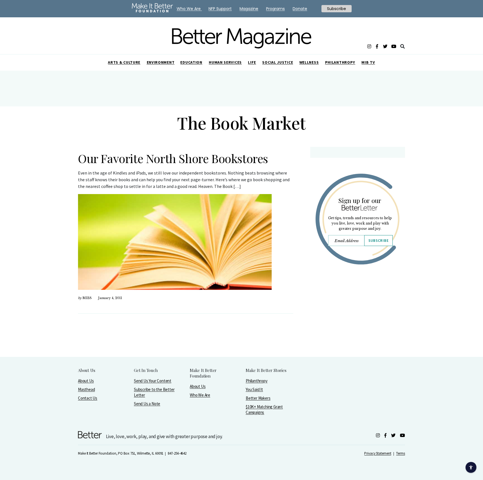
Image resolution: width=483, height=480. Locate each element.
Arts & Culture (124, 62)
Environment (161, 62)
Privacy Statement (377, 453)
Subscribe (378, 240)
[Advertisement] (357, 317)
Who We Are (200, 395)
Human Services (225, 62)
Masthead (86, 389)
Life (252, 62)
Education (191, 62)
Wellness (309, 62)
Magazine (249, 8)
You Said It (254, 389)
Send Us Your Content (152, 380)
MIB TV (368, 62)
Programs (275, 8)
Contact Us (87, 398)
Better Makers (258, 398)
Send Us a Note (147, 403)
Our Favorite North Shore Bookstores (173, 158)
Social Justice (277, 62)
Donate (300, 8)
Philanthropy (340, 62)
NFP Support (220, 8)
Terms (400, 453)
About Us (86, 380)
